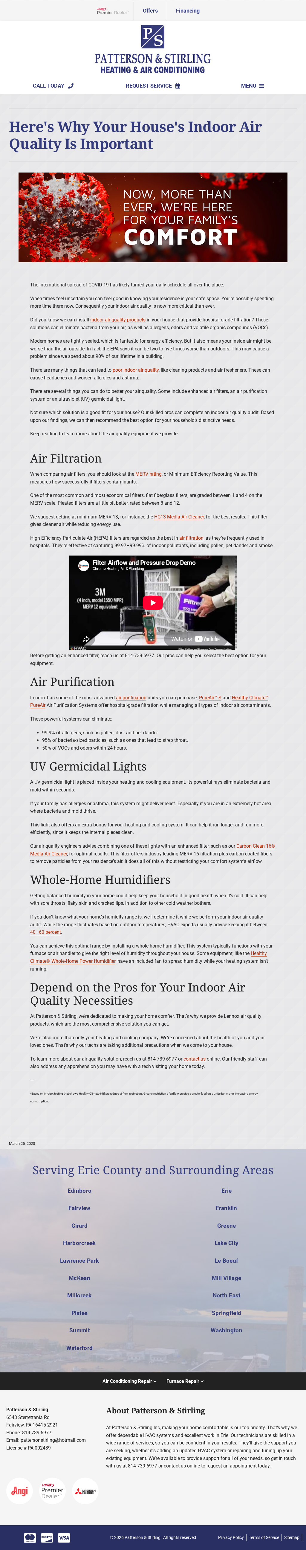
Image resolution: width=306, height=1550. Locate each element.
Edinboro (79, 1190)
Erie (226, 1190)
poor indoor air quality (136, 370)
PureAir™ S (210, 698)
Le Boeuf (226, 1260)
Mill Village (226, 1278)
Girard (79, 1225)
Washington (226, 1330)
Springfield (226, 1313)
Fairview (79, 1208)
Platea (79, 1313)
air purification (131, 698)
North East (227, 1295)
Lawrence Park (79, 1260)
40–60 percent (45, 932)
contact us (194, 1059)
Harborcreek (79, 1243)
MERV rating (148, 474)
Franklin (226, 1208)
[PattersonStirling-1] (153, 26)
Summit (79, 1330)
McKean (79, 1278)
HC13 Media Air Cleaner (179, 517)
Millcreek (79, 1295)
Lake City (227, 1243)
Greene (226, 1225)
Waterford (79, 1348)
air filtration (191, 538)
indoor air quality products (118, 320)
